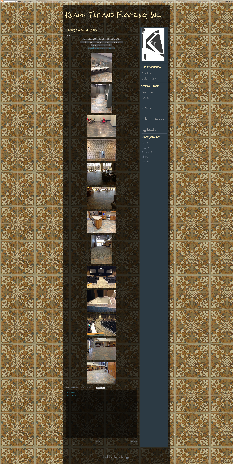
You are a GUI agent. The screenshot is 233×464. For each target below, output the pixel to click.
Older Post (133, 441)
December (145, 152)
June (143, 161)
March (144, 143)
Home (97, 441)
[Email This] (97, 388)
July (143, 157)
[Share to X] (101, 388)
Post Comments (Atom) (79, 445)
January (144, 147)
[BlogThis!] (99, 388)
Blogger (126, 456)
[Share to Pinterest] (104, 388)
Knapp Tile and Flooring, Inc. (114, 14)
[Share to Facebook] (102, 388)
